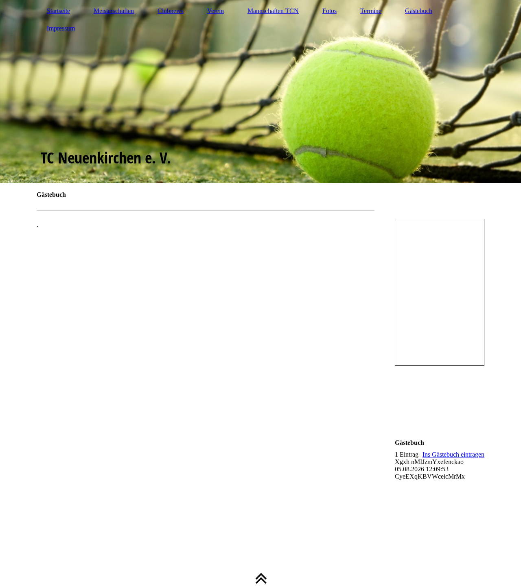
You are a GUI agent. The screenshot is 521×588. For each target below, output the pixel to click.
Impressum (61, 28)
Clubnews (171, 10)
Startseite (58, 10)
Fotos (329, 10)
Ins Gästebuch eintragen (453, 454)
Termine (370, 10)
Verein (215, 10)
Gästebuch (418, 10)
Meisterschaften (114, 10)
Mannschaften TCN (273, 10)
